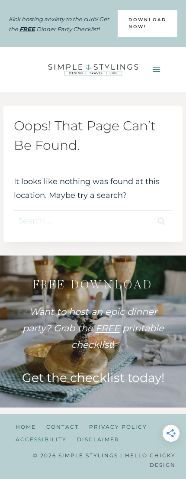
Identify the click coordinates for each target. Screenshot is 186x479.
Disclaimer (98, 439)
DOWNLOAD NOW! (147, 23)
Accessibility (41, 439)
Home (26, 427)
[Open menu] (156, 69)
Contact (62, 427)
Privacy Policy (118, 427)
